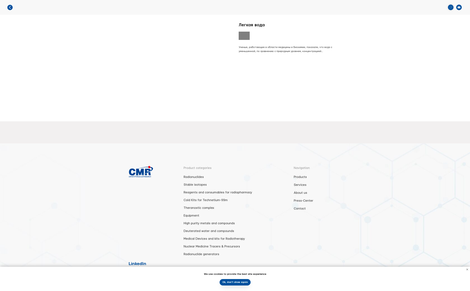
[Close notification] (467, 269)
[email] (459, 7)
